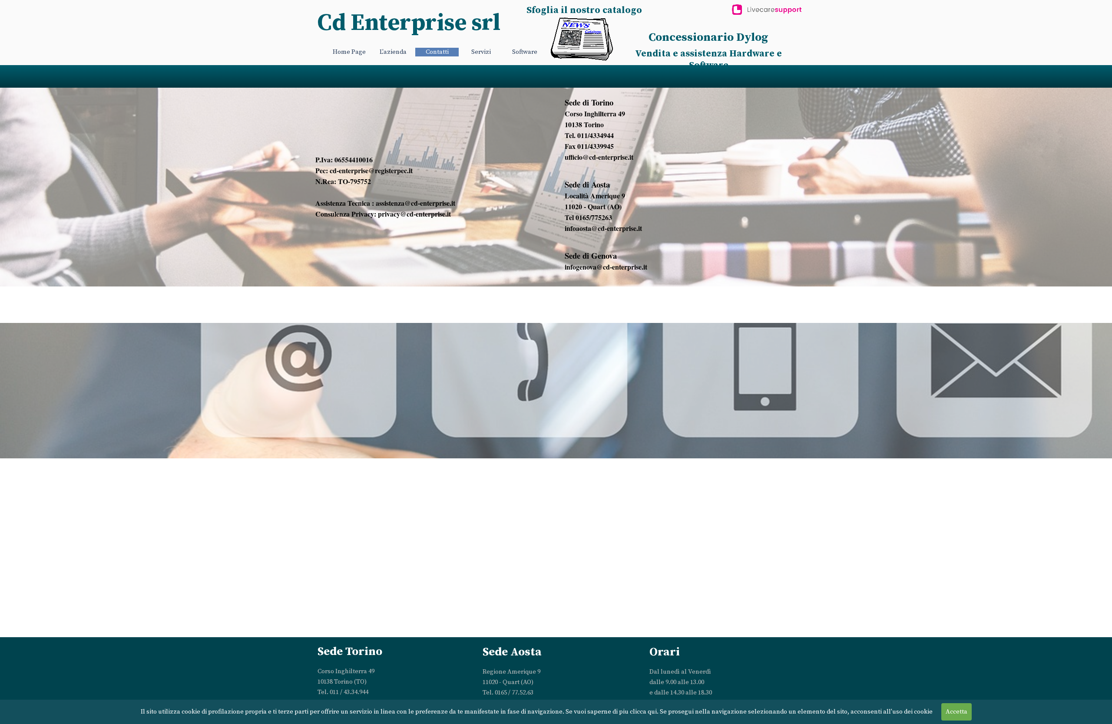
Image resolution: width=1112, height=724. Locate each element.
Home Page (349, 52)
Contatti (437, 52)
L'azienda (393, 52)
